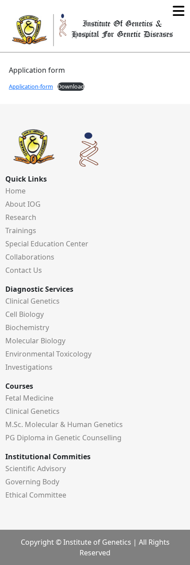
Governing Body (32, 482)
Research (20, 217)
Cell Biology (24, 314)
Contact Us (23, 270)
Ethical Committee (35, 495)
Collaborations (29, 257)
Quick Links (26, 179)
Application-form (31, 86)
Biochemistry (27, 327)
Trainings (20, 230)
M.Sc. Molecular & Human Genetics (64, 424)
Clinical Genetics (32, 301)
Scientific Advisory (35, 468)
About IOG (23, 204)
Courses (19, 386)
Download (70, 86)
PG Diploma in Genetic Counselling (63, 437)
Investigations (29, 367)
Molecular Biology (35, 341)
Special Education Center (46, 244)
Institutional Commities (48, 456)
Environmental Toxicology (48, 354)
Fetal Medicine (29, 398)
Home (15, 191)
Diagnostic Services (39, 289)
